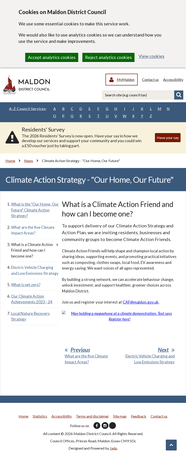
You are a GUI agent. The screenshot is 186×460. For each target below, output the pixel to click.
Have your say (168, 137)
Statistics (40, 416)
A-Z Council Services (28, 108)
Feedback (138, 416)
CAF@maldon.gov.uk (141, 302)
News (28, 160)
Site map (120, 416)
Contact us (150, 79)
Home (10, 160)
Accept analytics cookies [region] (52, 57)
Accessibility (173, 79)
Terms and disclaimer (92, 416)
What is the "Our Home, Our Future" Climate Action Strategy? (35, 210)
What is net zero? (25, 284)
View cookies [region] (151, 56)
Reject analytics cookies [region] (108, 57)
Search (178, 95)
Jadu (113, 448)
